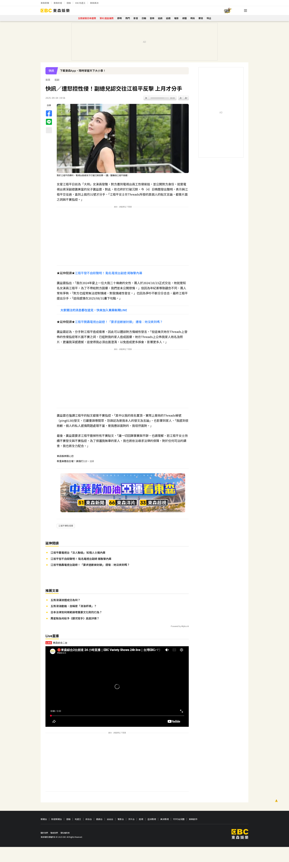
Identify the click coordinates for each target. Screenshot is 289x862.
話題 (168, 18)
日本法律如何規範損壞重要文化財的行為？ (76, 612)
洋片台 (131, 819)
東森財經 (58, 2)
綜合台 (88, 819)
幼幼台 (110, 819)
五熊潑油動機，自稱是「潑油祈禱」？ (74, 606)
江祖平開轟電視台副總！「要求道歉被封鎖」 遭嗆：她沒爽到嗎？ (119, 322)
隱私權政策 (65, 832)
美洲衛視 (164, 819)
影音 (136, 18)
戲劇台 (99, 819)
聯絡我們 (54, 832)
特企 (209, 18)
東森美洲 (94, 2)
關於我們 (44, 832)
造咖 (69, 2)
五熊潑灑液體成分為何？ (65, 600)
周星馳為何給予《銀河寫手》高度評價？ (75, 618)
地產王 (78, 819)
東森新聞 (45, 2)
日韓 (144, 18)
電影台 (121, 819)
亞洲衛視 (152, 819)
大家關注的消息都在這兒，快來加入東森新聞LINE (93, 310)
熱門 (127, 18)
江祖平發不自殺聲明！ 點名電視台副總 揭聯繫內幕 (108, 273)
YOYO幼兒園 (179, 819)
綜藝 (184, 18)
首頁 (47, 79)
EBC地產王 (80, 2)
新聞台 (44, 819)
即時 (119, 18)
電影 (176, 18)
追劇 (160, 18)
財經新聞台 (56, 819)
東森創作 (193, 819)
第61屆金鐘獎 (107, 18)
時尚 (192, 18)
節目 (201, 18)
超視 (141, 819)
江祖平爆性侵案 (65, 525)
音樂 (152, 18)
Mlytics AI (185, 626)
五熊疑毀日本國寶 (87, 18)
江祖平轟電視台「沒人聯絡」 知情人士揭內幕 (78, 552)
